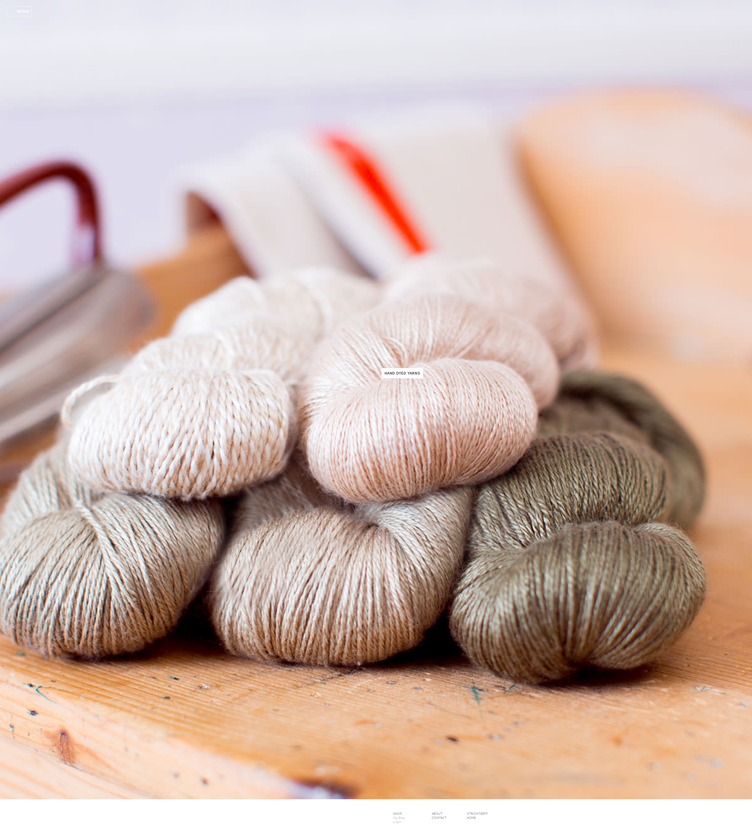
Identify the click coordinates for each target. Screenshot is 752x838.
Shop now (406, 426)
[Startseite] (291, 818)
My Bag (399, 818)
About (437, 813)
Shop (397, 813)
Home (471, 818)
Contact (439, 818)
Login (397, 822)
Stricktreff (477, 813)
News (23, 11)
